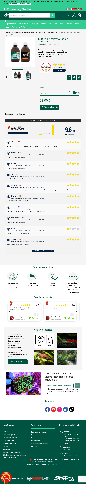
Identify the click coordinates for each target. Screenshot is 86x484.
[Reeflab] (36, 478)
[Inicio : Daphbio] (5, 21)
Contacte (12, 9)
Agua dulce (23, 24)
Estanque (35, 24)
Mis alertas (35, 446)
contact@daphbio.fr (71, 455)
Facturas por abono (38, 438)
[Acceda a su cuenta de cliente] (74, 15)
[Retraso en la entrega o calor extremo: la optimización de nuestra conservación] (44, 340)
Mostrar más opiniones (43, 251)
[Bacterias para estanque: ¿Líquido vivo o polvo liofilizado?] (67, 357)
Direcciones (35, 441)
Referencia (43, 45)
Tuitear (74, 77)
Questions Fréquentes (21, 27)
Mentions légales (9, 435)
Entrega (5, 432)
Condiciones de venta (10, 438)
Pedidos (34, 435)
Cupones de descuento (39, 444)
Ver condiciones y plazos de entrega (20, 4)
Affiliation (6, 449)
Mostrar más (59, 70)
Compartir (69, 77)
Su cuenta (36, 425)
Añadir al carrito (49, 106)
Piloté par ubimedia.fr (50, 464)
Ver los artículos (16, 361)
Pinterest (79, 77)
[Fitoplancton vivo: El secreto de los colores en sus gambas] (67, 340)
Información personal (39, 432)
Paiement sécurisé (9, 443)
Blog (7, 27)
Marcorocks (46, 24)
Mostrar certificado (18, 133)
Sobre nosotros (72, 24)
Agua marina (10, 24)
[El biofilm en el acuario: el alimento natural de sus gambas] (44, 357)
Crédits (5, 446)
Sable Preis (58, 24)
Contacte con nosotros (11, 452)
